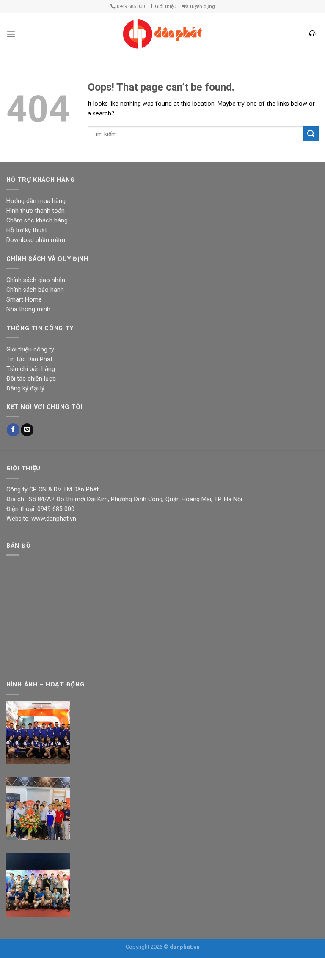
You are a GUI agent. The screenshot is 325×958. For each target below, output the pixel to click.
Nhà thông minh (28, 309)
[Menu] (11, 34)
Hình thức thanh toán (35, 210)
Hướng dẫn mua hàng (36, 201)
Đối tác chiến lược (31, 378)
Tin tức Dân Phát (29, 359)
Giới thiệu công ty (30, 349)
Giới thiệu (164, 6)
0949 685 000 (130, 6)
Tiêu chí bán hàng (30, 369)
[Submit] (311, 134)
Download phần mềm (35, 240)
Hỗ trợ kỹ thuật (26, 230)
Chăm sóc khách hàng (37, 220)
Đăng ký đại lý (25, 388)
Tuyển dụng (201, 6)
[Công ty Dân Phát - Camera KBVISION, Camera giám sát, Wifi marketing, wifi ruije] (162, 34)
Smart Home (24, 299)
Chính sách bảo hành (35, 290)
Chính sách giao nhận (35, 280)
